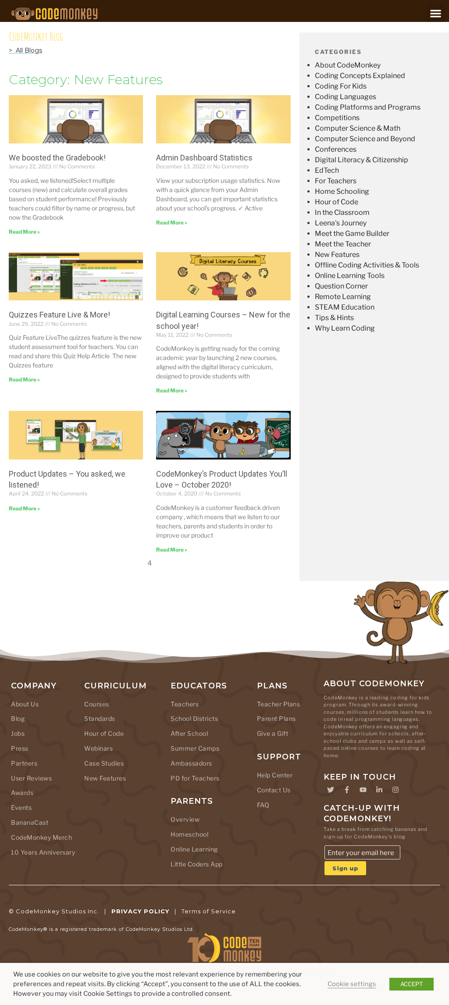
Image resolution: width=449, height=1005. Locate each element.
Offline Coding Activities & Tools (367, 265)
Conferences (335, 149)
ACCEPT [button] (411, 983)
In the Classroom (342, 212)
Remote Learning (343, 296)
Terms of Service (209, 911)
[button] (436, 13)
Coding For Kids (341, 86)
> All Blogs (25, 50)
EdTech (327, 170)
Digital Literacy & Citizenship (361, 160)
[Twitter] (331, 790)
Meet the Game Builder (352, 233)
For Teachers (335, 181)
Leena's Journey (341, 223)
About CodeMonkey (348, 65)
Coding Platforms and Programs (367, 107)
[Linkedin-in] (379, 790)
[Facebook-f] (347, 790)
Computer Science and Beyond (365, 139)
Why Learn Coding (345, 328)
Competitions (337, 118)
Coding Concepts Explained (360, 75)
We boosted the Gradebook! (57, 157)
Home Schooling (342, 191)
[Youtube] (363, 790)
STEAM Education (344, 307)
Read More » (24, 231)
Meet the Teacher (343, 244)
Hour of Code (336, 202)
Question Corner (341, 286)
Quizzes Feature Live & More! (59, 314)
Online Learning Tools (350, 275)
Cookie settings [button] (352, 984)
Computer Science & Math (357, 128)
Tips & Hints (334, 318)
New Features (337, 254)
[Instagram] (395, 790)
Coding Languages (345, 97)
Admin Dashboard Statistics (204, 157)
